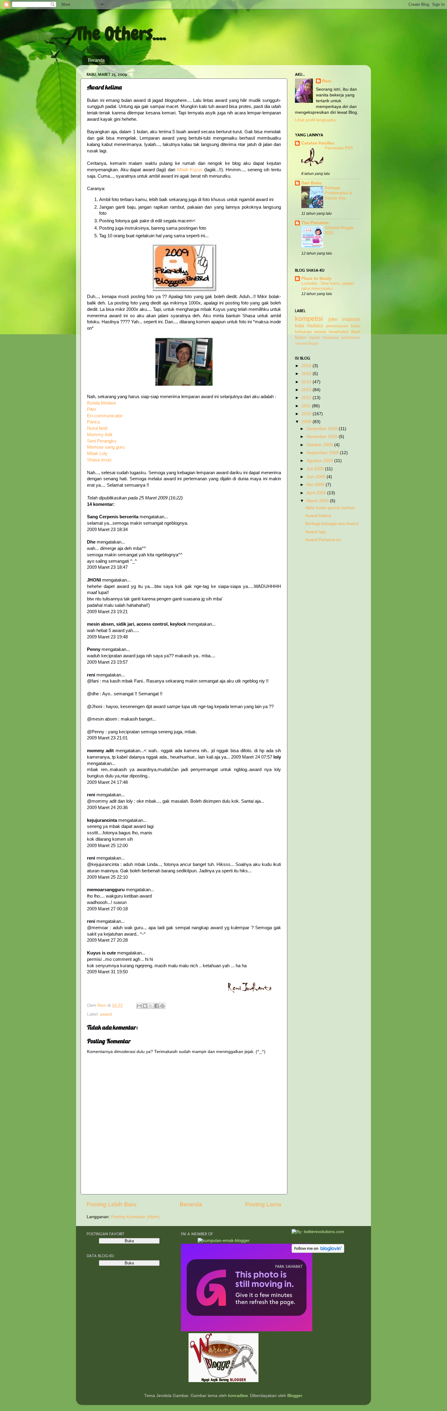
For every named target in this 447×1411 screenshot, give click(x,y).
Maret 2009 (318, 501)
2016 (307, 365)
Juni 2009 (317, 476)
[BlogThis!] (145, 1006)
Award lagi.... (317, 532)
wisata (320, 331)
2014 (307, 382)
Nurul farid (97, 428)
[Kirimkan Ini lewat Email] (139, 1006)
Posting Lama (263, 1204)
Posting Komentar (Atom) (135, 1217)
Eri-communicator (105, 415)
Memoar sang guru (106, 447)
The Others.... (121, 33)
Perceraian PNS (339, 148)
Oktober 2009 (320, 445)
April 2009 (317, 493)
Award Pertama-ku (323, 539)
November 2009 (323, 436)
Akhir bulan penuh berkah (330, 508)
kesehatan (339, 331)
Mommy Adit (99, 434)
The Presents (315, 223)
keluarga (303, 331)
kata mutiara (309, 325)
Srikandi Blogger (307, 343)
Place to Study (316, 278)
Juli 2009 (316, 469)
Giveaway (331, 337)
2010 (307, 414)
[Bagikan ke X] (151, 1006)
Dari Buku (311, 183)
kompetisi (309, 318)
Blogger (294, 1395)
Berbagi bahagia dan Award (332, 523)
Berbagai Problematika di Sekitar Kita (338, 193)
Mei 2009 (316, 484)
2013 (307, 390)
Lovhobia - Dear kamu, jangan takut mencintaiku (327, 286)
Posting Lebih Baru (112, 1204)
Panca (93, 421)
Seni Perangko (101, 441)
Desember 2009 (323, 428)
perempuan (337, 326)
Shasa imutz (99, 459)
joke (333, 319)
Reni (326, 81)
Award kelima (318, 515)
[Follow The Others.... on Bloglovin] (318, 1251)
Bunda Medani (101, 403)
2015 (307, 373)
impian (314, 337)
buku (355, 326)
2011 (307, 406)
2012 (307, 397)
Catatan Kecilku (317, 143)
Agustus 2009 (320, 460)
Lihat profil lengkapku (315, 120)
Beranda (96, 60)
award (106, 1014)
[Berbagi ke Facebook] (157, 1006)
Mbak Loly (97, 453)
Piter (91, 409)
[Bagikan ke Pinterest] (162, 1006)
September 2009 (323, 452)
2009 (307, 421)
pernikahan (350, 337)
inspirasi (351, 319)
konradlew (238, 1395)
